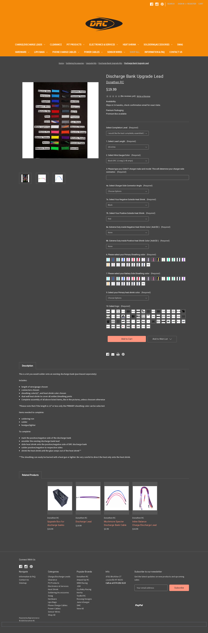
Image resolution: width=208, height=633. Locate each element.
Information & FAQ (155, 52)
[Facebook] (151, 4)
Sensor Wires (114, 52)
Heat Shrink (129, 44)
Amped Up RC (83, 579)
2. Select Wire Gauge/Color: (123, 155)
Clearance (56, 44)
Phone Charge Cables (64, 52)
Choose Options (60, 498)
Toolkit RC (81, 595)
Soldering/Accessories (156, 44)
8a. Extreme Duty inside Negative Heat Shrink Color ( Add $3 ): (138, 227)
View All (80, 608)
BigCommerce (33, 618)
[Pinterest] (162, 4)
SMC (79, 605)
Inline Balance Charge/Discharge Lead (144, 523)
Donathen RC (82, 576)
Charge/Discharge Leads (28, 44)
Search (171, 3)
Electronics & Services (102, 44)
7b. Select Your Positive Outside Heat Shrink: (130, 213)
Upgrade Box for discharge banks (55, 523)
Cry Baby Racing (84, 589)
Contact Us (175, 52)
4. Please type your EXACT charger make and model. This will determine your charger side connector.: (145, 170)
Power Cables (92, 52)
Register (191, 3)
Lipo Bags (39, 52)
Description (27, 365)
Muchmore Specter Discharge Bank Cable (115, 523)
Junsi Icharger (83, 602)
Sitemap (23, 583)
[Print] (118, 354)
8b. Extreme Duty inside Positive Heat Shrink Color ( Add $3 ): (138, 241)
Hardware (20, 52)
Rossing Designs (84, 599)
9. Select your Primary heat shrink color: (128, 292)
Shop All (135, 52)
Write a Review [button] (143, 96)
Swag (180, 44)
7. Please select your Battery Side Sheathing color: (133, 273)
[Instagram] (157, 4)
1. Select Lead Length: (121, 141)
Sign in (181, 3)
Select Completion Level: (122, 127)
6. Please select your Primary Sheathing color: (131, 254)
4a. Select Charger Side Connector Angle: (129, 185)
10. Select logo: (118, 306)
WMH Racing (82, 583)
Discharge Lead (84, 521)
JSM (79, 586)
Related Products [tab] (30, 474)
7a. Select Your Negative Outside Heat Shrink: (131, 199)
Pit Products (74, 44)
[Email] (112, 354)
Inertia (80, 592)
